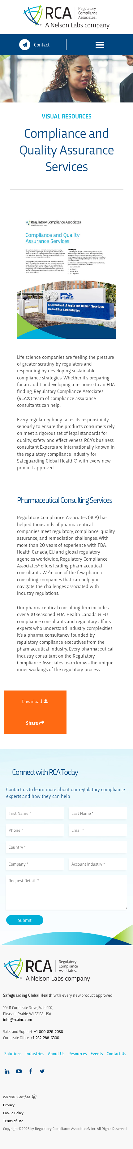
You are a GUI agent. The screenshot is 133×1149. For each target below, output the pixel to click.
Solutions (13, 1053)
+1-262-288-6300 (45, 1037)
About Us (56, 1053)
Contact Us (116, 1053)
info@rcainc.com (17, 1019)
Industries (34, 1053)
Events (97, 1053)
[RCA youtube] (19, 1071)
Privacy (9, 1104)
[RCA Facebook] (30, 1071)
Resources (77, 1053)
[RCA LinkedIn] (7, 1071)
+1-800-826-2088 (48, 1031)
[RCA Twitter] (42, 1071)
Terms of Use (13, 1120)
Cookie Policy (13, 1112)
